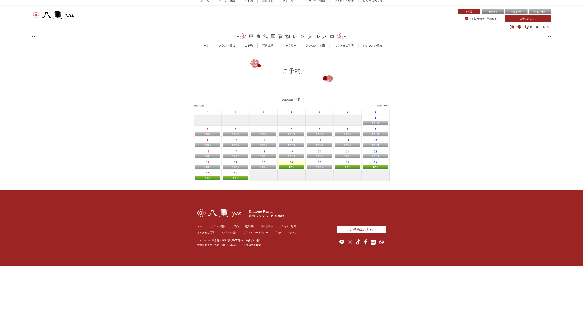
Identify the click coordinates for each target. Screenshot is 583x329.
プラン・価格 (227, 45)
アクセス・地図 (315, 45)
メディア (292, 232)
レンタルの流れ (372, 45)
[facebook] (365, 243)
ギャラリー (289, 45)
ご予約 (248, 45)
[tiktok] (358, 243)
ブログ (277, 232)
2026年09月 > (383, 106)
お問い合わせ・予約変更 (483, 18)
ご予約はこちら (528, 18)
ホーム (205, 45)
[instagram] (512, 27)
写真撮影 (267, 45)
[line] (519, 27)
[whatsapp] (381, 243)
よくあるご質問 (344, 45)
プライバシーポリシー (256, 232)
